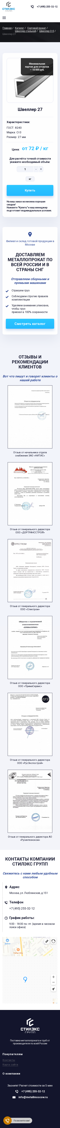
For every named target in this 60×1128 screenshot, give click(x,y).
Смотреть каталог (30, 324)
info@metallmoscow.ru (33, 1097)
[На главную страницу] (8, 7)
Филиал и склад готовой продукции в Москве (30, 242)
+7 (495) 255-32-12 (47, 6)
